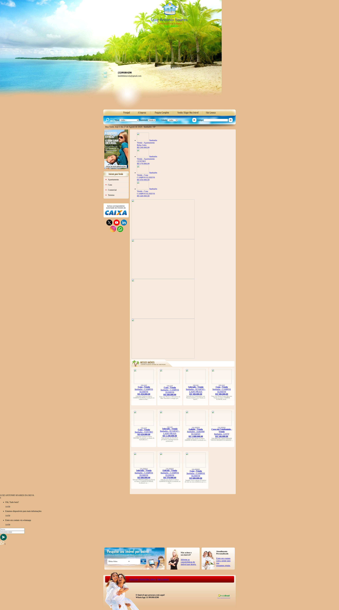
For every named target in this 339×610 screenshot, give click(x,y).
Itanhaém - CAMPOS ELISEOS (144, 389)
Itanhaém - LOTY (221, 432)
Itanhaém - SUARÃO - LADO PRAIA (196, 389)
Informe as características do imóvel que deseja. (188, 561)
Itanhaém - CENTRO (144, 431)
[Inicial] (169, 32)
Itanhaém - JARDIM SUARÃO (195, 432)
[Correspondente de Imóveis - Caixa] (116, 216)
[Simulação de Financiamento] (116, 168)
